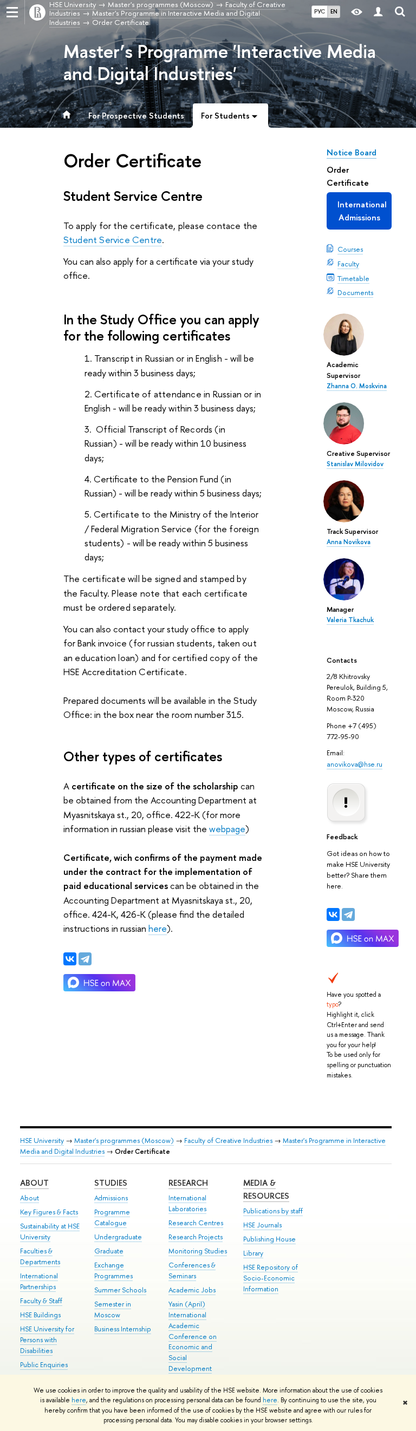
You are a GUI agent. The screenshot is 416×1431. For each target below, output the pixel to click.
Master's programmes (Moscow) (124, 1140)
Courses (350, 249)
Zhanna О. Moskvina (357, 386)
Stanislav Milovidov (355, 464)
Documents (355, 292)
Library (253, 1253)
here (79, 1400)
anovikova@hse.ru (354, 764)
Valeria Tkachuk (350, 620)
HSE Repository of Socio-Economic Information (270, 1278)
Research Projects (195, 1236)
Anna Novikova (348, 542)
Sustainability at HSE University (50, 1231)
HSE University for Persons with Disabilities (47, 1339)
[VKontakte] (333, 914)
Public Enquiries (44, 1364)
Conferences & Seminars (192, 1270)
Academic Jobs (192, 1290)
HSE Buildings (40, 1314)
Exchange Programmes (113, 1270)
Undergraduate (118, 1236)
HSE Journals (262, 1225)
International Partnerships (39, 1281)
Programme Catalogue (112, 1217)
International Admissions (362, 211)
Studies (110, 1182)
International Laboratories (187, 1203)
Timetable (353, 278)
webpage (227, 828)
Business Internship (122, 1329)
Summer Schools (120, 1290)
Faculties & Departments (40, 1256)
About (34, 1182)
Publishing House (269, 1239)
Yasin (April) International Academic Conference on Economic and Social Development (192, 1336)
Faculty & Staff (41, 1300)
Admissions (111, 1198)
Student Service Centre (112, 239)
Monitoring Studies (197, 1251)
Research (188, 1182)
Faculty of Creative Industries (228, 1140)
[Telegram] (348, 914)
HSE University (42, 1140)
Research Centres (195, 1222)
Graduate (108, 1251)
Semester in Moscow (112, 1309)
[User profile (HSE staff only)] (378, 12)
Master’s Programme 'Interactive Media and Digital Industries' (219, 62)
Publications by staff (273, 1211)
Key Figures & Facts (49, 1212)
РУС (319, 11)
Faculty (348, 264)
